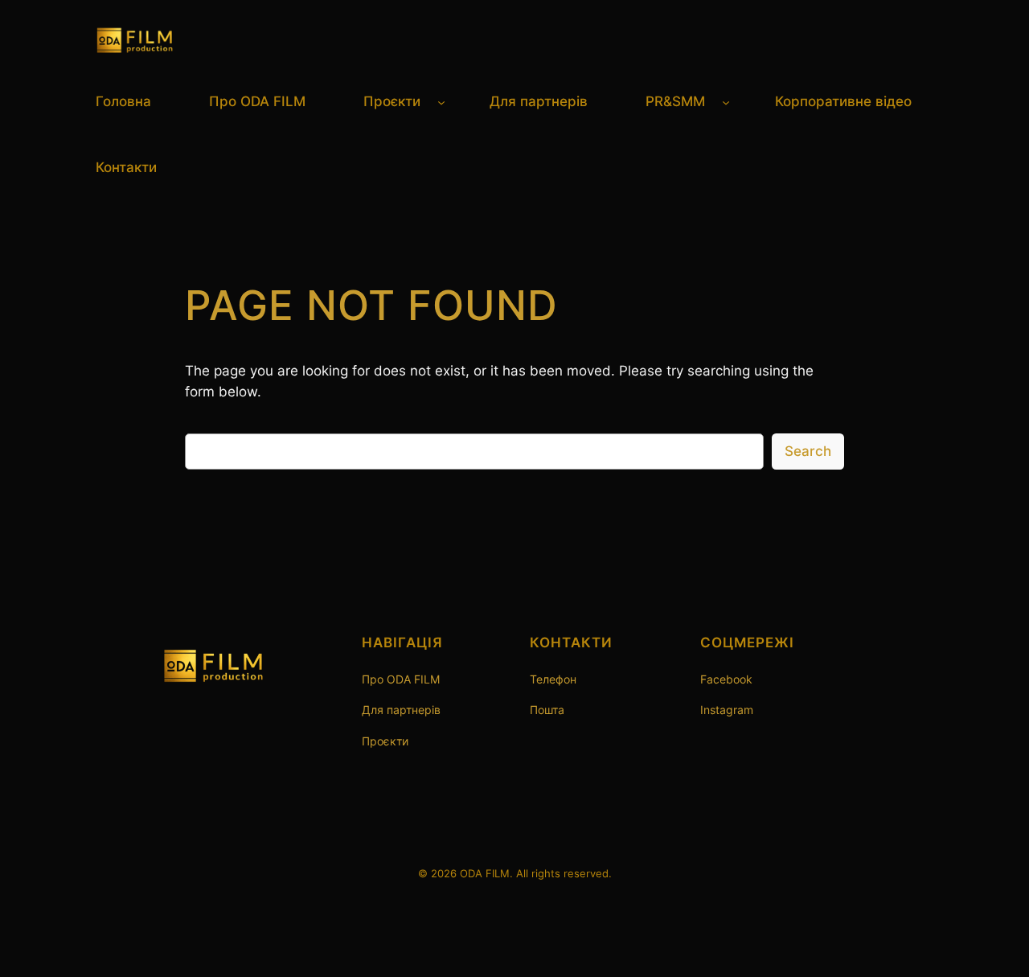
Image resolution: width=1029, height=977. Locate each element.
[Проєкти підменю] (441, 101)
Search (808, 451)
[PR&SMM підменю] (726, 101)
